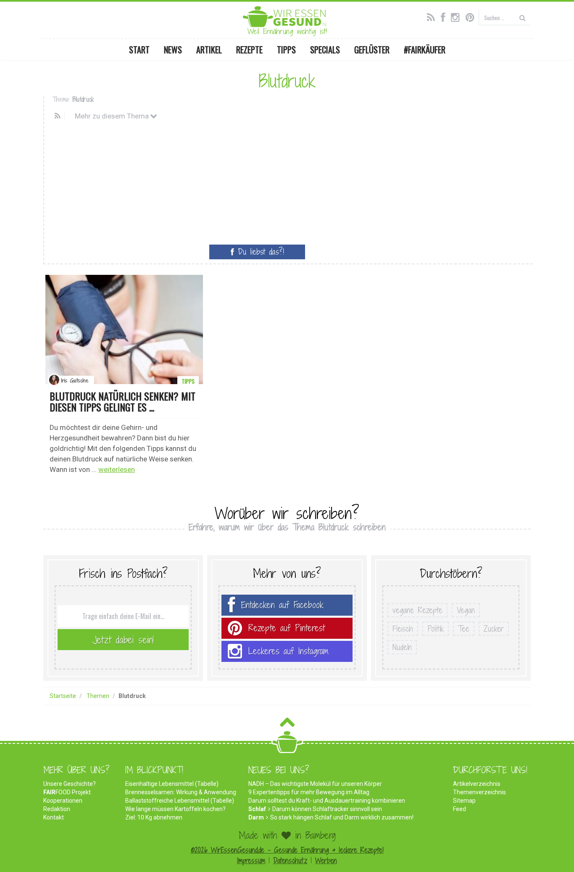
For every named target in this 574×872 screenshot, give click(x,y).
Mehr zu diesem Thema (112, 116)
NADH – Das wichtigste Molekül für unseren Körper (315, 783)
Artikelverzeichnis (476, 783)
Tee (463, 628)
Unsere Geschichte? (69, 783)
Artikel (209, 49)
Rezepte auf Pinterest (286, 628)
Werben (326, 860)
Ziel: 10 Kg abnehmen (153, 817)
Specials (325, 49)
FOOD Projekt (67, 792)
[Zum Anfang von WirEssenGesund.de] (287, 724)
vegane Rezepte (417, 610)
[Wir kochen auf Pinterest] (472, 16)
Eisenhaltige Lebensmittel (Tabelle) (172, 783)
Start (139, 49)
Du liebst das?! (259, 251)
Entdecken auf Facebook (282, 605)
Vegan (466, 610)
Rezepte (249, 49)
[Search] (522, 17)
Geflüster (372, 49)
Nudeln (402, 647)
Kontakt (53, 817)
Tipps (286, 49)
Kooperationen (62, 800)
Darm (256, 817)
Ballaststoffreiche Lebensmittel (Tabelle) (179, 800)
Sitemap (464, 800)
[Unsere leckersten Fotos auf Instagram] (457, 16)
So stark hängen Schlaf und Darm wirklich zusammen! (341, 817)
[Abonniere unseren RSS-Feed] (433, 16)
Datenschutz (290, 860)
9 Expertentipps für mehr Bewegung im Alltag (308, 792)
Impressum (251, 860)
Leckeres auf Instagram (288, 651)
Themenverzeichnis (479, 792)
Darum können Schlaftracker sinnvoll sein (327, 809)
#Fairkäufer (424, 49)
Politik (435, 628)
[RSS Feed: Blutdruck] (59, 116)
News (173, 49)
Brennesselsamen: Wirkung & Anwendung (180, 792)
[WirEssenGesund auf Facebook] (445, 16)
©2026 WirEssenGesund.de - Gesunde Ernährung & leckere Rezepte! (287, 850)
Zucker (494, 628)
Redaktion (56, 809)
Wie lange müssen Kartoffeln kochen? (175, 809)
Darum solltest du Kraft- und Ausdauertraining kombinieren (326, 800)
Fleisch (402, 628)
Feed (459, 809)
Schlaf (257, 809)
